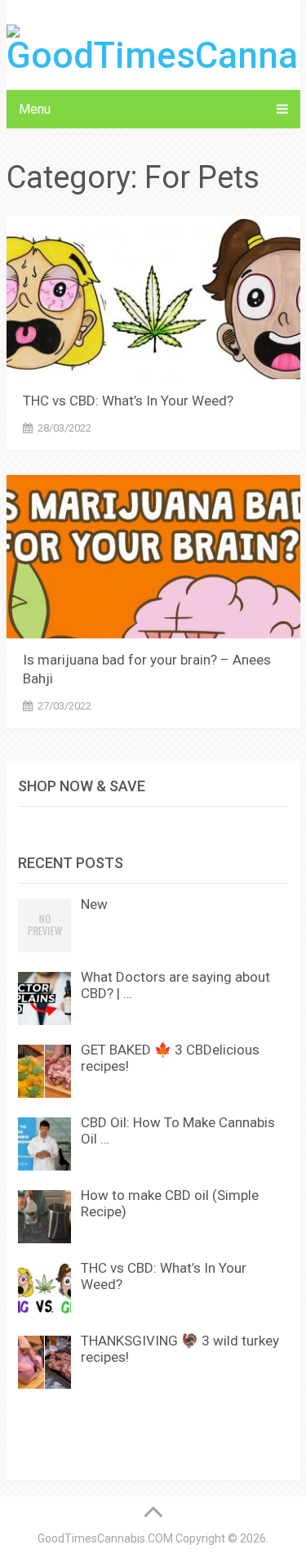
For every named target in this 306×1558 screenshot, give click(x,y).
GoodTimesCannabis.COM (105, 1538)
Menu (35, 109)
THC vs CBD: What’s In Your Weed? (128, 400)
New (94, 904)
